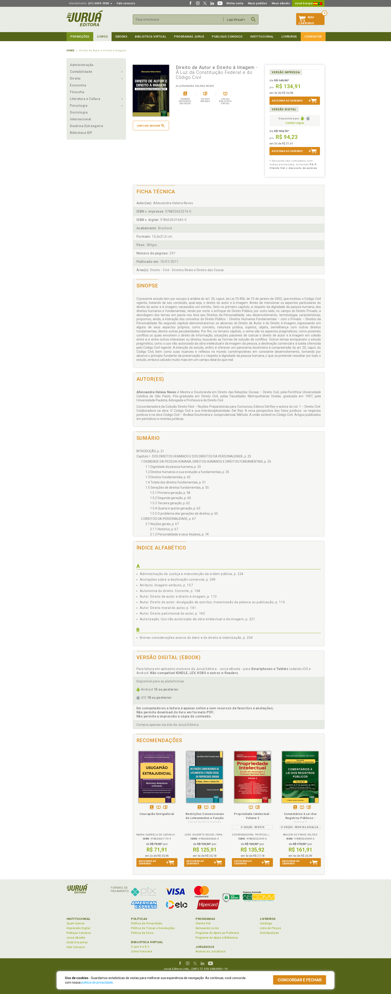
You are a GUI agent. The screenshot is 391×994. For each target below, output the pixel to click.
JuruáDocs (205, 947)
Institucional (262, 36)
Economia (78, 85)
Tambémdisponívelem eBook (151, 807)
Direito (75, 78)
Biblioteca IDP (81, 133)
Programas (205, 919)
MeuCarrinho (306, 20)
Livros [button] (102, 36)
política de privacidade (97, 982)
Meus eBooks (281, 3)
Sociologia (79, 112)
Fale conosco (126, 3)
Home (70, 50)
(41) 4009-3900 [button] (89, 3)
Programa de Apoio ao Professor (217, 933)
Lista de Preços (270, 928)
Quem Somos (76, 923)
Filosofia (77, 92)
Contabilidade (81, 71)
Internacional (80, 119)
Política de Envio (142, 933)
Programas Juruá (189, 36)
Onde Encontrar (77, 942)
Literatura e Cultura (85, 99)
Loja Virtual (235, 19)
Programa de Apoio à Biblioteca (217, 937)
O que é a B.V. (140, 946)
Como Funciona (141, 951)
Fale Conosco (76, 947)
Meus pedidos (257, 3)
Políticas (139, 919)
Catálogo (266, 923)
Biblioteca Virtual (147, 942)
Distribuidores (269, 933)
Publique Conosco (227, 36)
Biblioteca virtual (150, 36)
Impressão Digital (78, 928)
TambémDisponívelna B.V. (158, 807)
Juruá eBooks (76, 937)
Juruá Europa (303, 3)
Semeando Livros (207, 928)
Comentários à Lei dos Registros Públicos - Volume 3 (300, 818)
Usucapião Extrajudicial (157, 814)
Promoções (79, 36)
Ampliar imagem (148, 125)
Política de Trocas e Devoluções (153, 928)
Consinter (313, 36)
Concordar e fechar (300, 979)
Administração (82, 65)
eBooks (121, 36)
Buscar (253, 19)
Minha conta (234, 3)
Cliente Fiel (203, 923)
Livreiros (289, 36)
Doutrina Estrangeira (86, 126)
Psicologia (78, 105)
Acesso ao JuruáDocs (211, 951)
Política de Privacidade (146, 923)
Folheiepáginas (165, 807)
